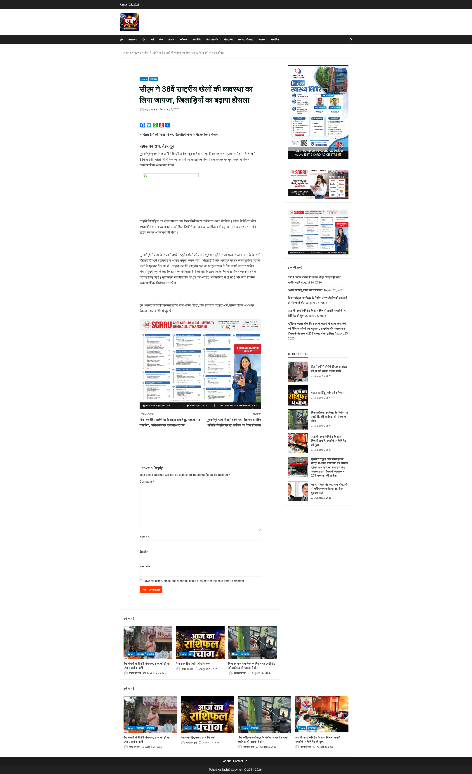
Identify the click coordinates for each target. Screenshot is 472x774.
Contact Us (240, 761)
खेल (161, 39)
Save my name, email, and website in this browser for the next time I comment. (193, 581)
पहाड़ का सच (151, 109)
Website (145, 566)
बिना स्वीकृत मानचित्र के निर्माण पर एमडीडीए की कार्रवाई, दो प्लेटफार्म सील (298, 419)
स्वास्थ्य (262, 39)
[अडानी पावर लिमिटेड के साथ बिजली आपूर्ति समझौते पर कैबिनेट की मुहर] (321, 714)
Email (144, 551)
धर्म (152, 39)
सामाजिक (275, 39)
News (144, 79)
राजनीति (197, 39)
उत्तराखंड (133, 39)
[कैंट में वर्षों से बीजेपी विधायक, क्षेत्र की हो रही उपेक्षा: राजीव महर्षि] (148, 642)
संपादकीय (228, 39)
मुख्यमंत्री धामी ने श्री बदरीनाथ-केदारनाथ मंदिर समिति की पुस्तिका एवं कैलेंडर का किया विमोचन (233, 419)
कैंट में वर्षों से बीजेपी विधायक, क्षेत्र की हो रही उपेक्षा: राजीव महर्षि (298, 371)
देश (144, 39)
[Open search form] (351, 39)
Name (144, 537)
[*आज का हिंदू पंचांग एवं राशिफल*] (200, 642)
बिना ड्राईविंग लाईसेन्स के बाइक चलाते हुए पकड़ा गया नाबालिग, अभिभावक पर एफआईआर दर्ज (170, 419)
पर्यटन (171, 39)
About (227, 761)
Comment (147, 481)
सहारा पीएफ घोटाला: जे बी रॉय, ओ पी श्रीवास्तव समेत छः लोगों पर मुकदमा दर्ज (298, 491)
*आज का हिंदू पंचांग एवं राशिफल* (193, 663)
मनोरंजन (184, 39)
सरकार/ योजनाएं (245, 39)
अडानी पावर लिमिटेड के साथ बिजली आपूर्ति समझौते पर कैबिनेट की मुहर (298, 443)
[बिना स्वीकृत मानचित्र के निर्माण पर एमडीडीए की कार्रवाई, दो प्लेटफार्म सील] (252, 642)
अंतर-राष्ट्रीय (212, 39)
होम (121, 39)
